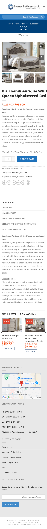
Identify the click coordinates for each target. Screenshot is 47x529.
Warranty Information (13, 219)
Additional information (14, 229)
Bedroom (24, 24)
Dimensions (7, 208)
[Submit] (42, 17)
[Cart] (43, 7)
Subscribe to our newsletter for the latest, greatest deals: (22, 488)
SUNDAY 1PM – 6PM (12, 421)
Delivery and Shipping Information (19, 224)
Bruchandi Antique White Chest (10, 336)
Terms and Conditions (31, 525)
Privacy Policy (13, 525)
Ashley (8, 177)
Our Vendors (33, 521)
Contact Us (7, 447)
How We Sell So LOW (16, 521)
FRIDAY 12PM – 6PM (12, 411)
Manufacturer (9, 213)
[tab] (23, 202)
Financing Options (10, 462)
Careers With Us (9, 472)
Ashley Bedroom (18, 177)
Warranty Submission (11, 452)
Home (10, 24)
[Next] (45, 338)
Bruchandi (28, 177)
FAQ (4, 467)
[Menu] (3, 7)
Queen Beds (34, 24)
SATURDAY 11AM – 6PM (13, 416)
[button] (41, 57)
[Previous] (2, 338)
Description (8, 202)
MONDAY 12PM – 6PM (13, 427)
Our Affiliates (15, 523)
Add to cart (27, 159)
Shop (17, 24)
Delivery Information (11, 457)
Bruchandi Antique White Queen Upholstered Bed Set (34, 338)
